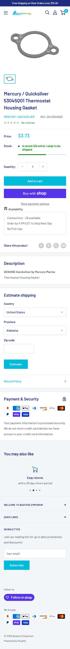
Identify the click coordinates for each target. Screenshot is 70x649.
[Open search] (47, 12)
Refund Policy (12, 381)
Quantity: (10, 166)
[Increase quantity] (43, 167)
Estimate (16, 364)
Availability (15, 209)
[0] (62, 12)
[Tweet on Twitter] (56, 245)
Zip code (9, 340)
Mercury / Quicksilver (19, 117)
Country (9, 303)
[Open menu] (6, 12)
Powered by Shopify (15, 640)
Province (9, 322)
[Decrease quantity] (22, 167)
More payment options (35, 203)
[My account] (55, 12)
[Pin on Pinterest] (48, 245)
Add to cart (35, 181)
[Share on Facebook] (41, 245)
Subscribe (17, 565)
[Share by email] (63, 245)
